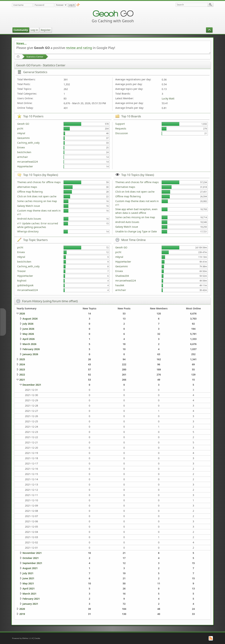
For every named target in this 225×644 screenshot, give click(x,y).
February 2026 (31, 349)
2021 (22, 379)
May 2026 (28, 334)
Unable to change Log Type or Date (136, 231)
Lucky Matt (168, 98)
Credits (37, 638)
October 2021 (30, 558)
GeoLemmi (23, 138)
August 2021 (30, 568)
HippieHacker (25, 166)
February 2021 (31, 598)
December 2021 (31, 384)
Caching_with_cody (28, 142)
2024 (22, 364)
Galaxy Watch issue (28, 205)
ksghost (21, 280)
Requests (120, 128)
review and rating (79, 48)
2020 (22, 609)
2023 (22, 369)
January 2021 (30, 603)
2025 (22, 359)
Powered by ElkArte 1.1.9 (22, 638)
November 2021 (32, 553)
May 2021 (28, 583)
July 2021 (27, 573)
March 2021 (29, 593)
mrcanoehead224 (27, 161)
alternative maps (27, 187)
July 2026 (27, 323)
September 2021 (32, 563)
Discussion (121, 133)
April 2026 (28, 339)
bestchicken (24, 152)
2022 (22, 374)
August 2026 (30, 318)
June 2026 (28, 328)
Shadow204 (122, 275)
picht (20, 128)
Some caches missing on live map (37, 201)
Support (120, 123)
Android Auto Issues (29, 218)
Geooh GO (23, 123)
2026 (22, 313)
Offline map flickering (30, 191)
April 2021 (28, 588)
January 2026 (30, 354)
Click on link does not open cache (36, 196)
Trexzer (21, 271)
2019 (22, 614)
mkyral (21, 133)
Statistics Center (34, 56)
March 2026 (29, 344)
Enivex (21, 147)
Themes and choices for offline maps (39, 182)
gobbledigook (25, 285)
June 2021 (28, 578)
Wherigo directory (27, 231)
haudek (119, 285)
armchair (22, 157)
